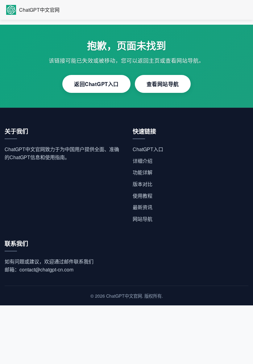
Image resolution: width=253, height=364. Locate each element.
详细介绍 (142, 160)
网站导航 (142, 218)
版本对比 (142, 184)
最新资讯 (142, 207)
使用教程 (142, 195)
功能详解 (142, 172)
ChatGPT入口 (148, 149)
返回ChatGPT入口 (96, 84)
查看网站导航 (163, 84)
